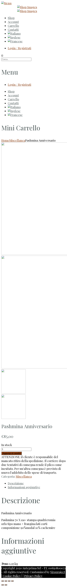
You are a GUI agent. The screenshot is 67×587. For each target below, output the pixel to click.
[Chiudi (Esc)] (2, 580)
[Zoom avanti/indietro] (12, 580)
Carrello (13, 26)
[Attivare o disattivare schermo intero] (9, 580)
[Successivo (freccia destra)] (6, 584)
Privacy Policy (33, 576)
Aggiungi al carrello (11, 453)
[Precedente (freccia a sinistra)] (2, 584)
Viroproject (57, 572)
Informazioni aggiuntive (24, 487)
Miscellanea (17, 140)
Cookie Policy (12, 576)
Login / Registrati (19, 48)
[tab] (37, 483)
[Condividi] (6, 580)
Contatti (13, 30)
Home (5, 140)
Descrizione (16, 483)
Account (13, 22)
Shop (11, 18)
